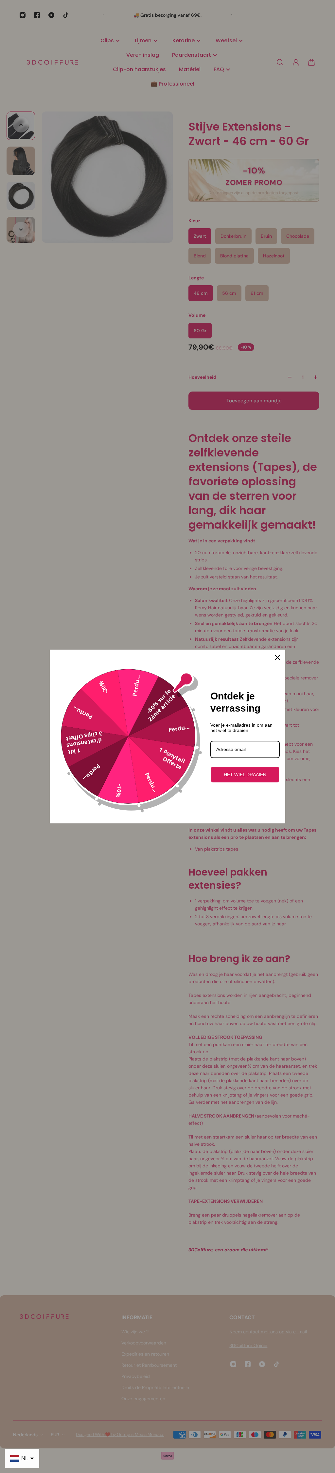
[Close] (277, 657)
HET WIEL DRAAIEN (245, 774)
